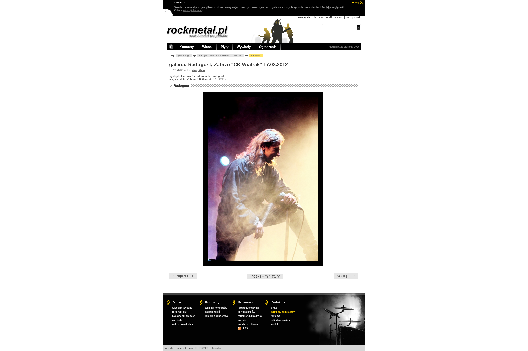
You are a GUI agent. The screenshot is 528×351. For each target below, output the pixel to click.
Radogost (181, 86)
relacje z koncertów (216, 316)
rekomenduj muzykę (250, 316)
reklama (275, 316)
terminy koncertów (216, 307)
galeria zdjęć (212, 311)
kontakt (275, 324)
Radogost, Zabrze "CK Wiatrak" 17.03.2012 (220, 55)
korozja (242, 320)
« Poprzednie (183, 276)
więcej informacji (193, 10)
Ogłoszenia (268, 47)
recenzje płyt (179, 311)
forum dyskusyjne (248, 307)
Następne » (346, 276)
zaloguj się (304, 17)
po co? (356, 17)
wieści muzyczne (182, 307)
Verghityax (198, 70)
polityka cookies (280, 320)
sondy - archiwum (248, 324)
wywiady (177, 320)
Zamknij (354, 2)
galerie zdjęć (184, 55)
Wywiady (244, 47)
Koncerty (186, 47)
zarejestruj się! (341, 17)
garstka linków (246, 311)
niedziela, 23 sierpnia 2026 (344, 46)
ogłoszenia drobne (183, 324)
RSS (245, 328)
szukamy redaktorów (283, 311)
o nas (274, 307)
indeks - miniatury (265, 276)
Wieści (207, 47)
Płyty (225, 47)
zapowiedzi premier (183, 316)
